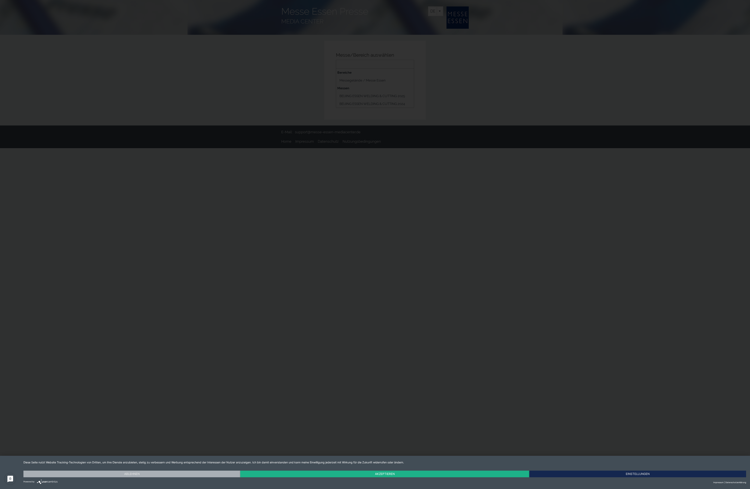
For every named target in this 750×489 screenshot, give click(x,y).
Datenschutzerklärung (735, 482)
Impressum (718, 482)
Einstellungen (638, 474)
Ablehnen (132, 474)
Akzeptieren (385, 474)
